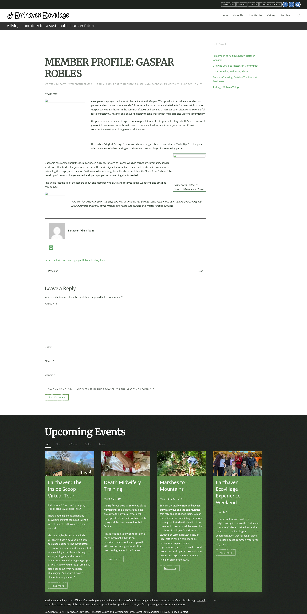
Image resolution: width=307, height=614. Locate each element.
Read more (58, 585)
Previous (53, 270)
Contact (184, 611)
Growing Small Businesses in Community (235, 65)
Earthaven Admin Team (75, 84)
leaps (103, 260)
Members (170, 84)
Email (49, 361)
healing (95, 260)
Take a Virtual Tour (270, 4)
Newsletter (228, 4)
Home (224, 15)
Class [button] (58, 444)
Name (49, 347)
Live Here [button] (285, 15)
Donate (253, 4)
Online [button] (88, 444)
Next (200, 270)
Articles (132, 84)
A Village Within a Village (226, 87)
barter (48, 260)
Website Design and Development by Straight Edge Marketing (125, 611)
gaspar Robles (82, 260)
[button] (299, 15)
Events (241, 4)
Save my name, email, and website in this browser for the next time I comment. (101, 389)
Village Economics (190, 84)
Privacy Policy (169, 611)
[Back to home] (38, 15)
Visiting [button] (271, 15)
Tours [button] (102, 444)
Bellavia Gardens (151, 84)
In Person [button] (73, 444)
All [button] (47, 444)
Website (50, 375)
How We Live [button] (255, 15)
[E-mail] (51, 248)
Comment (51, 304)
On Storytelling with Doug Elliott (230, 71)
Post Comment (56, 397)
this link (201, 600)
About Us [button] (238, 15)
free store (68, 260)
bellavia (57, 260)
